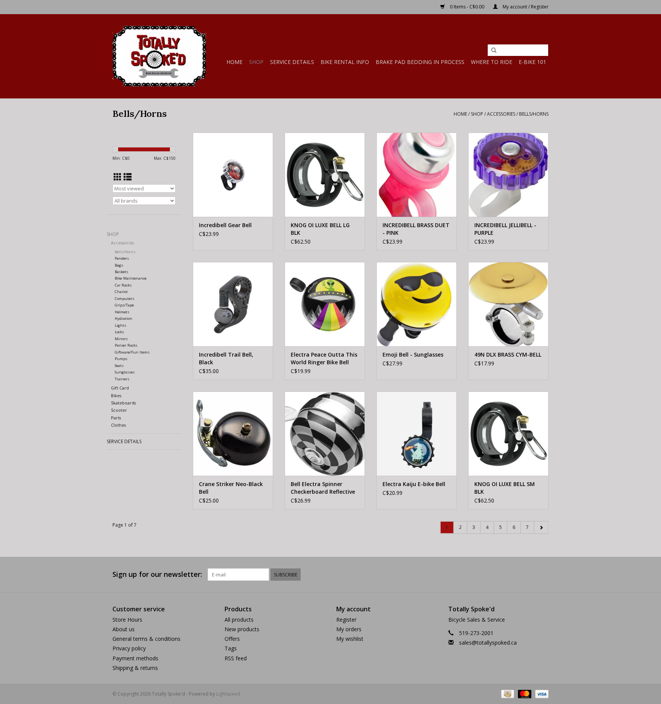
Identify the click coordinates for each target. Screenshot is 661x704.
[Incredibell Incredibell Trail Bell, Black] (233, 304)
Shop (256, 61)
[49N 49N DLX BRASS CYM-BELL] (508, 304)
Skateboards (123, 403)
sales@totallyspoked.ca (488, 642)
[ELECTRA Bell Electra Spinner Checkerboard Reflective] (325, 433)
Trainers (122, 379)
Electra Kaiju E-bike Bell (414, 484)
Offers (232, 638)
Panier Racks (126, 345)
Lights (120, 325)
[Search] (493, 50)
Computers (124, 298)
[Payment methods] (506, 693)
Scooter (119, 410)
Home (234, 61)
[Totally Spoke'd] (159, 56)
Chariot (121, 291)
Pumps (121, 358)
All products (239, 619)
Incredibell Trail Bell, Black (226, 358)
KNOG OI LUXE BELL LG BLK (320, 228)
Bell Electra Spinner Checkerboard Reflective (323, 487)
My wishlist (349, 638)
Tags (231, 648)
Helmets (122, 311)
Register (346, 619)
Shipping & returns (135, 667)
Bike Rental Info (345, 61)
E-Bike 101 (532, 61)
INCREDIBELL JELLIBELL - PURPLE (505, 228)
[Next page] (541, 527)
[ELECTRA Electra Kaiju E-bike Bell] (416, 433)
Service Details (292, 61)
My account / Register (525, 6)
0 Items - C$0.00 (467, 6)
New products (242, 629)
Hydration (123, 318)
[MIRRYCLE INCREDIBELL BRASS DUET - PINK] (416, 175)
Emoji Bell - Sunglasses (413, 354)
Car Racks (123, 285)
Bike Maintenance (131, 278)
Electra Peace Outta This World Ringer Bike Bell (324, 358)
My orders (348, 629)
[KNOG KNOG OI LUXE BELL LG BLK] (325, 175)
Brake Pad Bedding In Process (420, 61)
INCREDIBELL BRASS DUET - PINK (416, 228)
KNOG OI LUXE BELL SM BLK (504, 487)
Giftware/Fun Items (132, 352)
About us (123, 629)
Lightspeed (228, 694)
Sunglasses (125, 372)
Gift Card (120, 388)
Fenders (122, 258)
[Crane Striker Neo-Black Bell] (233, 433)
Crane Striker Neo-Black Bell (231, 487)
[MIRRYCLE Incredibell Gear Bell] (233, 175)
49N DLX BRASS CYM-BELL (507, 354)
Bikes (116, 395)
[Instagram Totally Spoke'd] (542, 574)
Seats (119, 365)
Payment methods (135, 658)
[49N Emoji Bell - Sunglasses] (416, 304)
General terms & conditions (146, 638)
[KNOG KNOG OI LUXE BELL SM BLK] (508, 433)
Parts (116, 418)
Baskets (121, 271)
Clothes (118, 425)
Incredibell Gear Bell (225, 225)
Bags (119, 265)
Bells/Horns (534, 114)
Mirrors (121, 338)
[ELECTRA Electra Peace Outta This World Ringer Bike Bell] (325, 304)
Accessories (501, 114)
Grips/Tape (124, 305)
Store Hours (127, 619)
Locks (119, 331)
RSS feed (236, 658)
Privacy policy (129, 648)
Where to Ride (491, 61)
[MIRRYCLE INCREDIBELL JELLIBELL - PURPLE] (508, 175)
